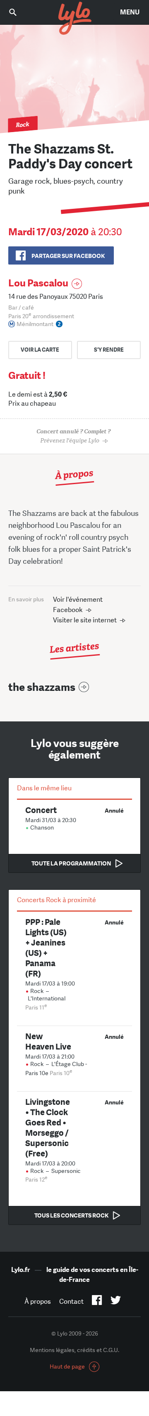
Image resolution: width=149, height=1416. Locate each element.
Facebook (97, 1301)
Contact (71, 1301)
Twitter (116, 1301)
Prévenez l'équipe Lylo (73, 436)
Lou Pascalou (38, 283)
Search (18, 12)
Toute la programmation (71, 863)
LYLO (74, 18)
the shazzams (41, 687)
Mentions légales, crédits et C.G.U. (74, 1350)
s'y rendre (109, 349)
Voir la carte (40, 349)
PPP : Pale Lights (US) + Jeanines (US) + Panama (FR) (46, 947)
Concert (41, 810)
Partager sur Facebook (68, 256)
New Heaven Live (48, 1041)
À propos (37, 1301)
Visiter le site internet (85, 620)
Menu (129, 12)
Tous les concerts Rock (71, 1215)
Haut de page (67, 1366)
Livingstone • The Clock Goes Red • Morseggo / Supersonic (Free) (47, 1127)
